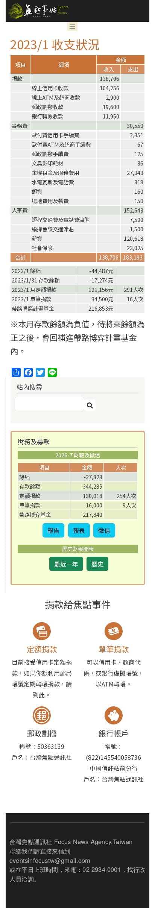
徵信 (104, 530)
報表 (79, 530)
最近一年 (66, 563)
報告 (53, 530)
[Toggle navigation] (72, 26)
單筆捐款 (114, 649)
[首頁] (37, 11)
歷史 (97, 563)
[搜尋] (90, 405)
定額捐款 (42, 649)
